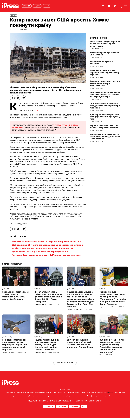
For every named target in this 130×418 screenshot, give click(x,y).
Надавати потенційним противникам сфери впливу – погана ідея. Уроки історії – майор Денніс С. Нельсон (47, 345)
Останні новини (98, 38)
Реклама (43, 401)
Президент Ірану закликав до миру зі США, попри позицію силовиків (46, 255)
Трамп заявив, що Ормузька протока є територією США (40, 252)
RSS (83, 406)
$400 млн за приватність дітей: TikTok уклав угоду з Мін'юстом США (47, 241)
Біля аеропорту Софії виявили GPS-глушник (104, 54)
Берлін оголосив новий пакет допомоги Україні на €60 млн (104, 126)
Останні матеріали (12, 264)
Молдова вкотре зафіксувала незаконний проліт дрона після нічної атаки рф (105, 136)
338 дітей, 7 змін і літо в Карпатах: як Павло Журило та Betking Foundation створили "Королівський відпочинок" (112, 346)
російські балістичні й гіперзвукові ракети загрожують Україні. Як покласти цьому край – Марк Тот (14, 345)
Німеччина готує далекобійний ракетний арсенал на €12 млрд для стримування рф (105, 94)
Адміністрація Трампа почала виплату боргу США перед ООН (43, 248)
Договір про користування (89, 401)
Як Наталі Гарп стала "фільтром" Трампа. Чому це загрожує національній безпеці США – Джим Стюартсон (48, 297)
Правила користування (61, 401)
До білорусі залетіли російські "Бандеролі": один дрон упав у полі (105, 116)
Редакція (32, 401)
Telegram (62, 406)
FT (38, 110)
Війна (46, 6)
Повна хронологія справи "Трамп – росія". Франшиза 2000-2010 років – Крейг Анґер (15, 295)
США (12, 224)
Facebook (49, 406)
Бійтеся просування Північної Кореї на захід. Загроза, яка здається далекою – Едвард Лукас (80, 343)
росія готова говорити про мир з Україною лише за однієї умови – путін (105, 44)
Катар (24, 224)
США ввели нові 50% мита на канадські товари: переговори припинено (47, 245)
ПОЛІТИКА (13, 15)
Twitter (74, 406)
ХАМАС (18, 224)
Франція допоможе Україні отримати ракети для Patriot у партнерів (104, 72)
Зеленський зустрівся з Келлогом (101, 62)
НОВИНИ (26, 6)
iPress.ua (110, 392)
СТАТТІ (37, 6)
